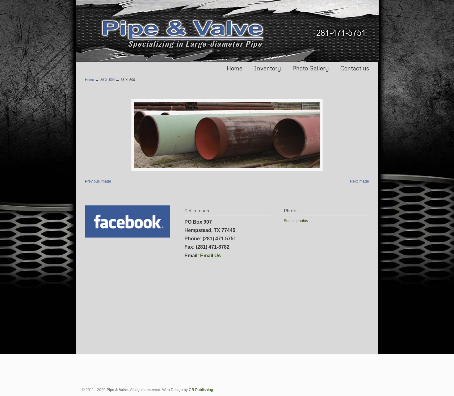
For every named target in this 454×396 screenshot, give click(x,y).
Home (89, 80)
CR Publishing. (201, 390)
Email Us (210, 255)
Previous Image (98, 181)
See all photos (296, 221)
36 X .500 (107, 80)
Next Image (359, 181)
